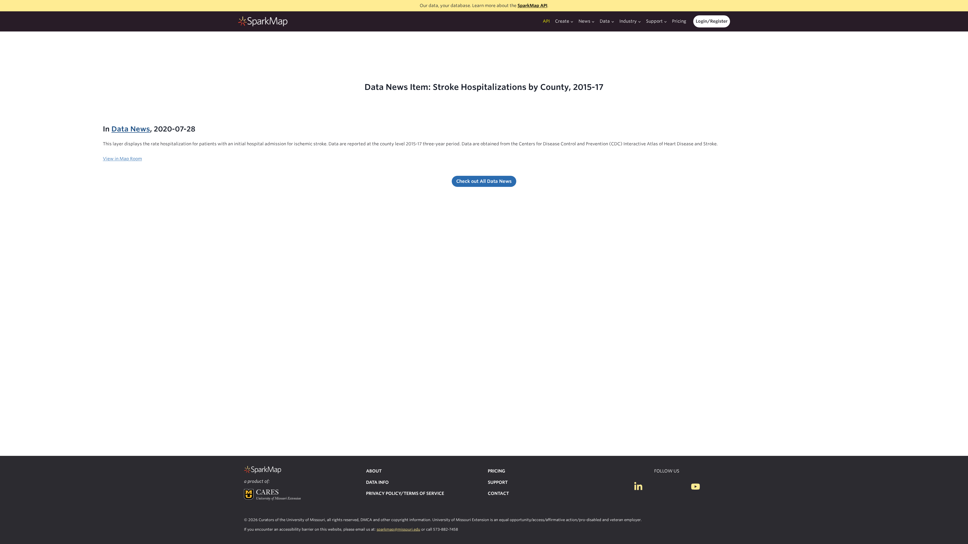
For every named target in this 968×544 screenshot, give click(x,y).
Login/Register (712, 21)
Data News (130, 129)
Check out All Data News (484, 181)
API (546, 21)
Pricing (679, 21)
